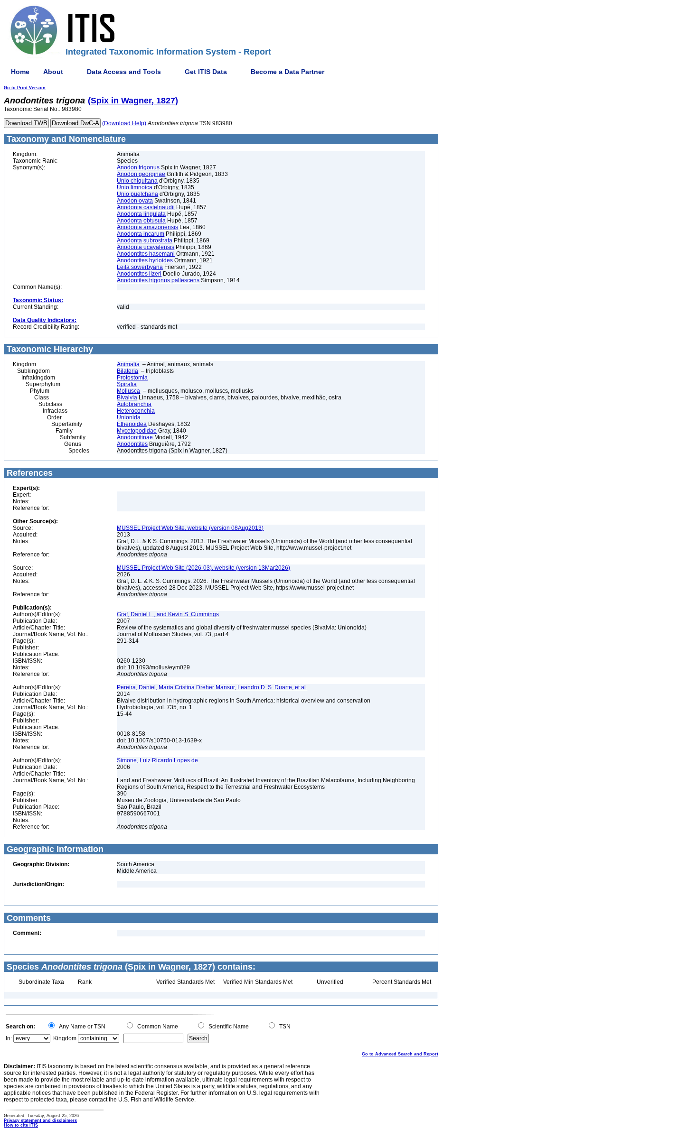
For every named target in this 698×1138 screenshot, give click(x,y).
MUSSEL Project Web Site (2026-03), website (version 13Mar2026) (203, 567)
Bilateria (127, 371)
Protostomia (132, 377)
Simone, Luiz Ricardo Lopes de (157, 760)
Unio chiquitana (137, 180)
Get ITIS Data (206, 71)
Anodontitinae (135, 437)
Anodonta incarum (140, 234)
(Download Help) (124, 123)
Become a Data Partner (287, 71)
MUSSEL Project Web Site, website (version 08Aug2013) (190, 528)
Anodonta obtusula (141, 220)
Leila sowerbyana (140, 267)
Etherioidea (132, 424)
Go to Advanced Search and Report (400, 1054)
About (53, 71)
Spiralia (127, 384)
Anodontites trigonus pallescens (158, 280)
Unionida (129, 417)
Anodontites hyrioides (145, 260)
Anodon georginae (141, 174)
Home (20, 71)
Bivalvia (127, 397)
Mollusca (128, 391)
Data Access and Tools (124, 71)
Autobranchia (134, 404)
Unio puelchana (137, 194)
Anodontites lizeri (139, 273)
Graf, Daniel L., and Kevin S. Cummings (168, 614)
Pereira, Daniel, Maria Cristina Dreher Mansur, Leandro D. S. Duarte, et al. (212, 687)
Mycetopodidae (137, 430)
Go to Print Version (25, 87)
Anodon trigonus (138, 167)
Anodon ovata (135, 200)
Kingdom (64, 1038)
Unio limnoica (134, 187)
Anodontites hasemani (146, 253)
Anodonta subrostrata (144, 240)
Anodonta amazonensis (147, 227)
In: (9, 1038)
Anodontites (132, 444)
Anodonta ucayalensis (145, 247)
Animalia (128, 364)
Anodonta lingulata (141, 214)
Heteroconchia (136, 410)
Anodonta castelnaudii (146, 207)
